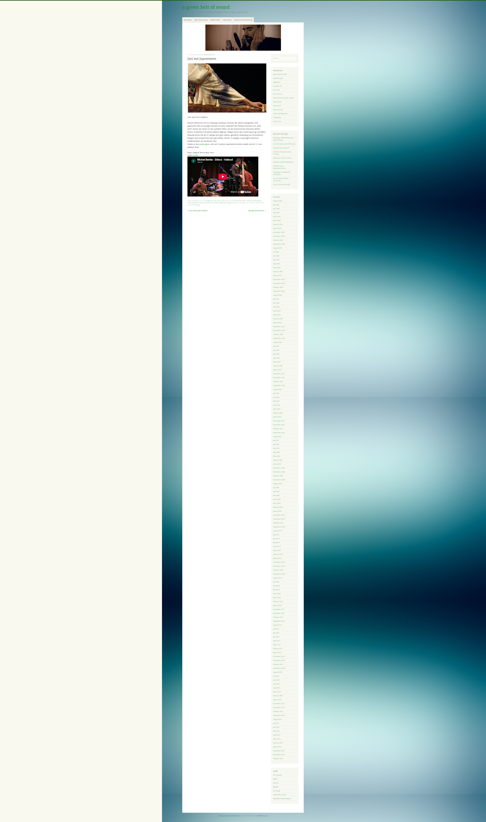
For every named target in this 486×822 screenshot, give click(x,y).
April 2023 (276, 358)
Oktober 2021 (278, 429)
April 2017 (276, 641)
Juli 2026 (276, 205)
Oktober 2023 (278, 334)
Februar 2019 (278, 554)
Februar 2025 (278, 271)
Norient (276, 783)
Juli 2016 (276, 676)
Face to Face (277, 94)
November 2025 (279, 236)
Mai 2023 (276, 354)
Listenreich (277, 106)
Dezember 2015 (279, 704)
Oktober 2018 (278, 570)
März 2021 (277, 456)
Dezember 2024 (279, 279)
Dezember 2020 (279, 468)
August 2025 (277, 248)
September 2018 (279, 574)
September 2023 (279, 338)
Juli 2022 (276, 393)
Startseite (188, 20)
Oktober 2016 (278, 664)
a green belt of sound (206, 7)
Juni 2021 (276, 444)
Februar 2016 (278, 696)
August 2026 (277, 201)
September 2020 (279, 480)
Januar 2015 (277, 747)
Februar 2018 (278, 601)
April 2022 (276, 405)
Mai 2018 (276, 590)
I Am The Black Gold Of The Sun (284, 144)
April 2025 (276, 264)
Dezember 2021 (279, 421)
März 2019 (277, 550)
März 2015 (277, 739)
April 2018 (276, 594)
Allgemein (209, 201)
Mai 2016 (276, 684)
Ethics (244, 201)
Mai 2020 (276, 495)
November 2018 (279, 566)
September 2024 (279, 291)
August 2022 (277, 389)
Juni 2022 (276, 397)
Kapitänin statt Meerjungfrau (283, 162)
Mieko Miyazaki (220, 203)
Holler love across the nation (283, 98)
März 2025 (277, 268)
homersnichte (209, 55)
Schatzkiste (277, 117)
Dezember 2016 (279, 656)
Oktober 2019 (278, 523)
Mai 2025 (276, 260)
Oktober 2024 (278, 287)
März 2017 (277, 645)
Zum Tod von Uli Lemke (281, 184)
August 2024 (277, 295)
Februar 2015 (278, 743)
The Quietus (277, 775)
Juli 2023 (276, 346)
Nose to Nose (278, 110)
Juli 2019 (276, 535)
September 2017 (279, 621)
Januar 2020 (277, 511)
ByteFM (275, 787)
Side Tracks (277, 121)
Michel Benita (210, 203)
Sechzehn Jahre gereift (281, 148)
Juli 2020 (276, 488)
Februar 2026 (278, 224)
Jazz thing (276, 791)
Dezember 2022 (279, 374)
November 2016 (279, 660)
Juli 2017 (276, 629)
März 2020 (277, 503)
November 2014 (279, 755)
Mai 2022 (276, 401)
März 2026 (277, 220)
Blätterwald (215, 20)
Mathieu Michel (199, 203)
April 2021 (276, 452)
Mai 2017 (276, 637)
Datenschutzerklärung (243, 20)
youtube (195, 155)
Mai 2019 (276, 542)
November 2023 (279, 330)
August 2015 (277, 719)
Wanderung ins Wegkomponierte (279, 167)
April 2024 (276, 311)
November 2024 (279, 283)
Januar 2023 (277, 370)
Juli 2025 (276, 252)
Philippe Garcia (231, 203)
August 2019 (277, 531)
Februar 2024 (278, 319)
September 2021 (279, 433)
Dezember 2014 (279, 751)
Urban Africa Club (279, 795)
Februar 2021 (278, 460)
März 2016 (277, 692)
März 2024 (277, 315)
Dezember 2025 (279, 232)
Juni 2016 (276, 680)
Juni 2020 (276, 491)
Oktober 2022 (278, 381)
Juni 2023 (276, 350)
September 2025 (279, 244)
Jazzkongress (204, 144)
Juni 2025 (276, 256)
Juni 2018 (276, 586)
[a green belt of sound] (243, 38)
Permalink (196, 205)
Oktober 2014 (278, 759)
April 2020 (276, 499)
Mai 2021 (276, 448)
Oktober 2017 (278, 617)
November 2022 (279, 378)
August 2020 (277, 484)
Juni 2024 (276, 303)
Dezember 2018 (279, 562)
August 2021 (277, 436)
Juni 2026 (276, 209)
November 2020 (279, 472)
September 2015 (279, 715)
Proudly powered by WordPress (228, 816)
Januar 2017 (277, 652)
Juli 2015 (276, 723)
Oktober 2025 (278, 240)
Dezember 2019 (279, 515)
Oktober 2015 (278, 711)
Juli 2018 (276, 582)
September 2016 (279, 668)
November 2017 (279, 613)
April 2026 (276, 217)
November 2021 (279, 425)
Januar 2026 (277, 228)
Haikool (249, 201)
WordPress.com (262, 816)
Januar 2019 (277, 558)
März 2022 (277, 409)
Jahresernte (277, 102)
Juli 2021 (276, 440)
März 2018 (277, 597)
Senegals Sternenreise (257, 211)
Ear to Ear (217, 201)
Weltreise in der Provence (282, 158)
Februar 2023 (278, 366)
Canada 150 (277, 86)
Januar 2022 (277, 417)
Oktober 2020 (278, 476)
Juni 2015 (276, 727)
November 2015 (279, 707)
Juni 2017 (276, 633)
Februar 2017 (278, 649)
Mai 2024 (276, 307)
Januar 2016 (277, 700)
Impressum (227, 20)
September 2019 (279, 527)
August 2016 (277, 672)
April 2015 (276, 735)
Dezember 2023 (279, 326)
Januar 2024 (277, 323)
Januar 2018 (277, 605)
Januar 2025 (277, 275)
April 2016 (276, 688)
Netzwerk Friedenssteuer (282, 799)
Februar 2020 (278, 507)
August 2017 (277, 625)
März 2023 (277, 362)
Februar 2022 (278, 413)
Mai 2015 (276, 731)
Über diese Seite (201, 20)
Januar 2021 (277, 464)
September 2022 (279, 385)
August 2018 (277, 578)
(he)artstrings (278, 78)
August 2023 (277, 342)
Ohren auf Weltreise (280, 114)
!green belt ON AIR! (280, 74)
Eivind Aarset (237, 201)
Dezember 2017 (279, 609)
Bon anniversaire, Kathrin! (197, 211)
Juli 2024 (276, 299)
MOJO (275, 779)
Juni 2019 (276, 539)
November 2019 (279, 519)
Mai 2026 (276, 213)
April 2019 (276, 546)
